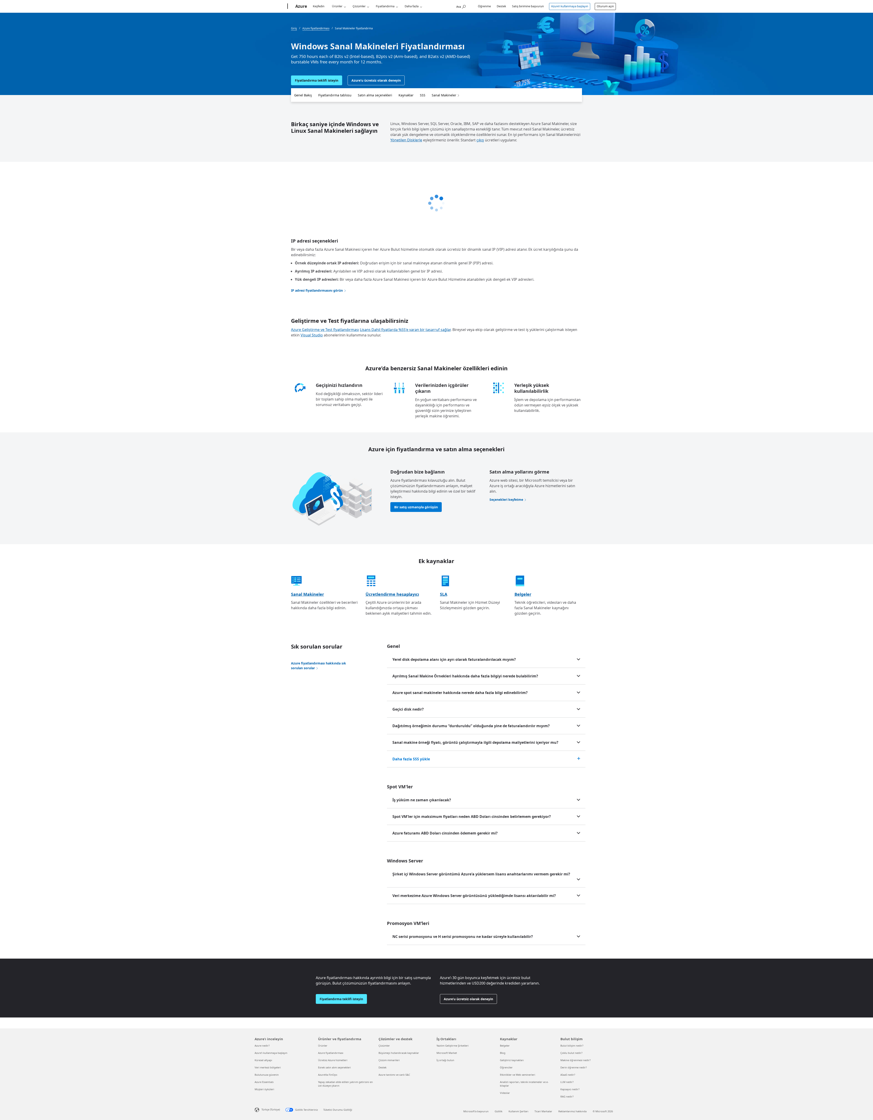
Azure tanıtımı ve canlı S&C (394, 1074)
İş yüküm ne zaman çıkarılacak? (421, 799)
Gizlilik (498, 1111)
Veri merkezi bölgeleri (268, 1067)
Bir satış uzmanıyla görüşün (416, 507)
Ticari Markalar (543, 1111)
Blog (502, 1053)
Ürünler (337, 6)
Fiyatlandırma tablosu (334, 95)
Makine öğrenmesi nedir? (575, 1060)
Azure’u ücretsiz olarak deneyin (376, 80)
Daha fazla (412, 6)
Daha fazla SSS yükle (411, 759)
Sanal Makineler (444, 95)
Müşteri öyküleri (264, 1089)
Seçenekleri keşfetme (506, 499)
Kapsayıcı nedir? (569, 1089)
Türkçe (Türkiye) (270, 1109)
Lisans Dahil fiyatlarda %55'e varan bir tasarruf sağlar (405, 329)
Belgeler (522, 594)
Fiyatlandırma (385, 6)
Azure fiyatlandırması (330, 1053)
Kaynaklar (406, 95)
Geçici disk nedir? (408, 709)
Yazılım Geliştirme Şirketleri (452, 1045)
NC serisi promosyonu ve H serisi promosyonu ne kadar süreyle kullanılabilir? (462, 936)
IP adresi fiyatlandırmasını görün (317, 290)
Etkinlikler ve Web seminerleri (517, 1074)
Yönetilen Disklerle (406, 140)
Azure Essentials (264, 1082)
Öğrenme (484, 6)
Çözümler (359, 6)
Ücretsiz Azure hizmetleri (332, 1060)
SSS (422, 95)
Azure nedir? (262, 1045)
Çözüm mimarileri (389, 1060)
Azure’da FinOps (327, 1074)
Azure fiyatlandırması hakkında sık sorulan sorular (318, 665)
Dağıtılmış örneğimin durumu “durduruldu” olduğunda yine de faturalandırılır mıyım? (471, 725)
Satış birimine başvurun (528, 6)
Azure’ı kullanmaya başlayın (569, 6)
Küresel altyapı (263, 1060)
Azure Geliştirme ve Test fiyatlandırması (325, 329)
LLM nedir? (567, 1082)
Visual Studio (312, 335)
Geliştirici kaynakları (512, 1060)
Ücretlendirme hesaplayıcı (392, 594)
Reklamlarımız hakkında (572, 1111)
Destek (501, 6)
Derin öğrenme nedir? (573, 1067)
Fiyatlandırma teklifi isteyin (316, 80)
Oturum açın (605, 6)
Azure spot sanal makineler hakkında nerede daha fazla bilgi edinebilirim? (460, 692)
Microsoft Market (446, 1053)
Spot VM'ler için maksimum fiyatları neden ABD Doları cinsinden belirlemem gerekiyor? (471, 816)
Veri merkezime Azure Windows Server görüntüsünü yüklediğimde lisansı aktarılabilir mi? (474, 895)
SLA (443, 594)
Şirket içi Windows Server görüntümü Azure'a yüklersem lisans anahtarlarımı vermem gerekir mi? (481, 874)
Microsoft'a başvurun (476, 1111)
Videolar (505, 1093)
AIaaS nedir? (567, 1074)
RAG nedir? (567, 1096)
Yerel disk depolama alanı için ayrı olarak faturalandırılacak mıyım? (454, 659)
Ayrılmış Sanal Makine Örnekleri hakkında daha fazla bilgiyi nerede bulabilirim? (465, 676)
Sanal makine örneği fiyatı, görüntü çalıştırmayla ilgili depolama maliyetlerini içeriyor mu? (475, 742)
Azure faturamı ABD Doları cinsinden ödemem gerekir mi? (445, 833)
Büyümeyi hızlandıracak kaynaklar (399, 1053)
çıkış (480, 140)
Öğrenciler (506, 1067)
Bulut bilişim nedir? (571, 1045)
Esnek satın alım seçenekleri (334, 1067)
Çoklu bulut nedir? (571, 1053)
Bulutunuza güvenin (267, 1074)
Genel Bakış (303, 95)
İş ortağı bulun (445, 1060)
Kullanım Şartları (518, 1111)
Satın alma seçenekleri (375, 95)
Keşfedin (318, 6)
